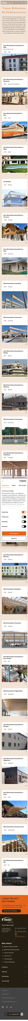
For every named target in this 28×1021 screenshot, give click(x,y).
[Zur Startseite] (5, 3)
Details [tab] (14, 485)
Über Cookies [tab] (22, 485)
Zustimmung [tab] (5, 485)
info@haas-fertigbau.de (20, 937)
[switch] (24, 517)
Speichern (14, 538)
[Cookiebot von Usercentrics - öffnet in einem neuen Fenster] (19, 481)
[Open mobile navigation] (25, 3)
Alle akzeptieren (14, 533)
